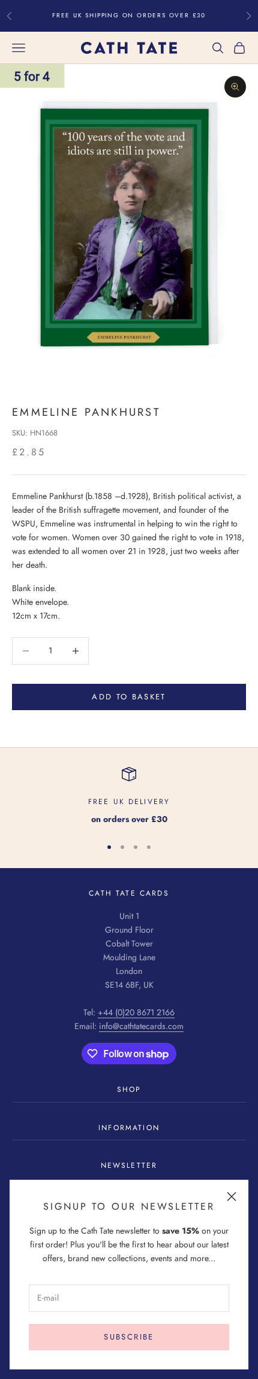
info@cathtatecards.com (141, 1026)
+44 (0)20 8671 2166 (136, 1012)
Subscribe (129, 1337)
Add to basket (129, 696)
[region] (129, 796)
